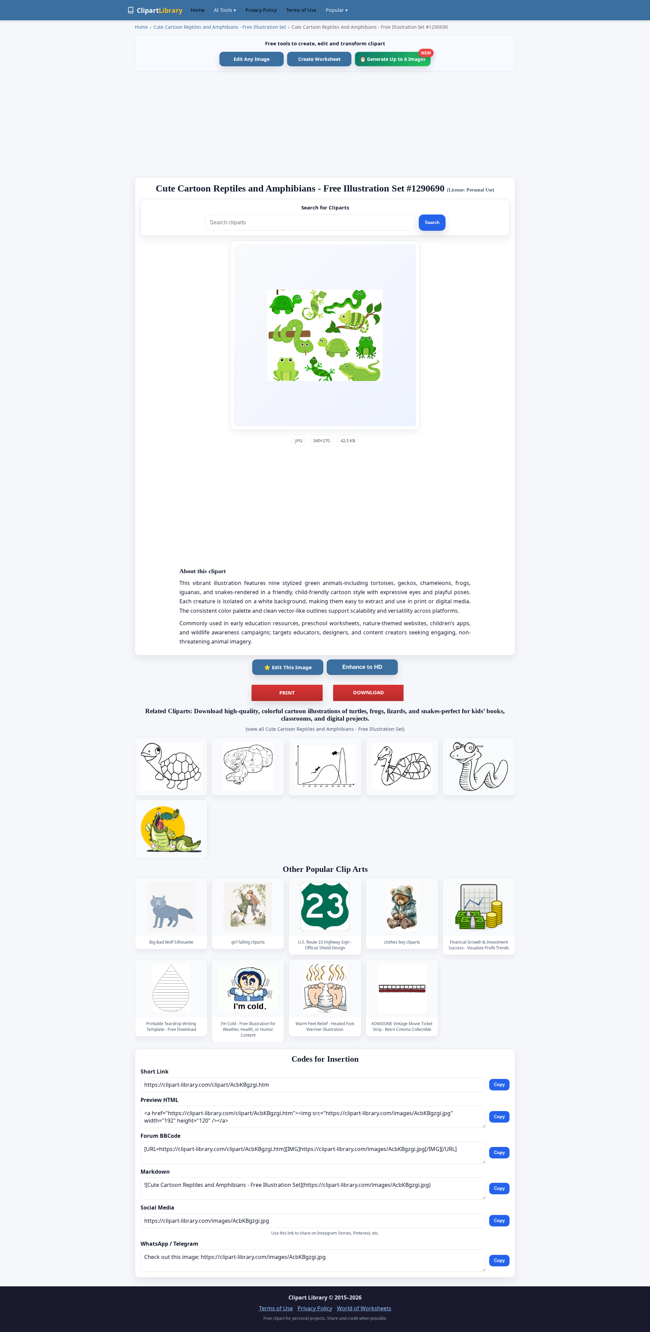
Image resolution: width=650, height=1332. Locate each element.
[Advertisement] (325, 124)
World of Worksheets (364, 1308)
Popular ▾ (337, 10)
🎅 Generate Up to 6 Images (395, 57)
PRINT (287, 692)
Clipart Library (307, 1297)
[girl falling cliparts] (248, 906)
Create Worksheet (319, 59)
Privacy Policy (261, 10)
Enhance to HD (362, 667)
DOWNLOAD (368, 692)
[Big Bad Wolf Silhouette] (171, 906)
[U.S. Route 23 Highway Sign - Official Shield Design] (325, 906)
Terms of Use (301, 10)
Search (432, 222)
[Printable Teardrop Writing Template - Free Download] (171, 988)
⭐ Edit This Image (288, 667)
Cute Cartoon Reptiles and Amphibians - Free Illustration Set (219, 27)
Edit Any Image (251, 59)
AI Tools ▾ (225, 10)
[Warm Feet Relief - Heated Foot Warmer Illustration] (325, 988)
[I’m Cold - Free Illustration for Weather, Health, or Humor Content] (248, 988)
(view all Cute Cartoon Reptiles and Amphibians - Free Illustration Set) (325, 729)
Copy (499, 1084)
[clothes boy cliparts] (401, 906)
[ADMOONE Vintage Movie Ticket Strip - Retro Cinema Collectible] (401, 988)
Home (197, 10)
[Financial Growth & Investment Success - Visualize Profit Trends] (478, 906)
